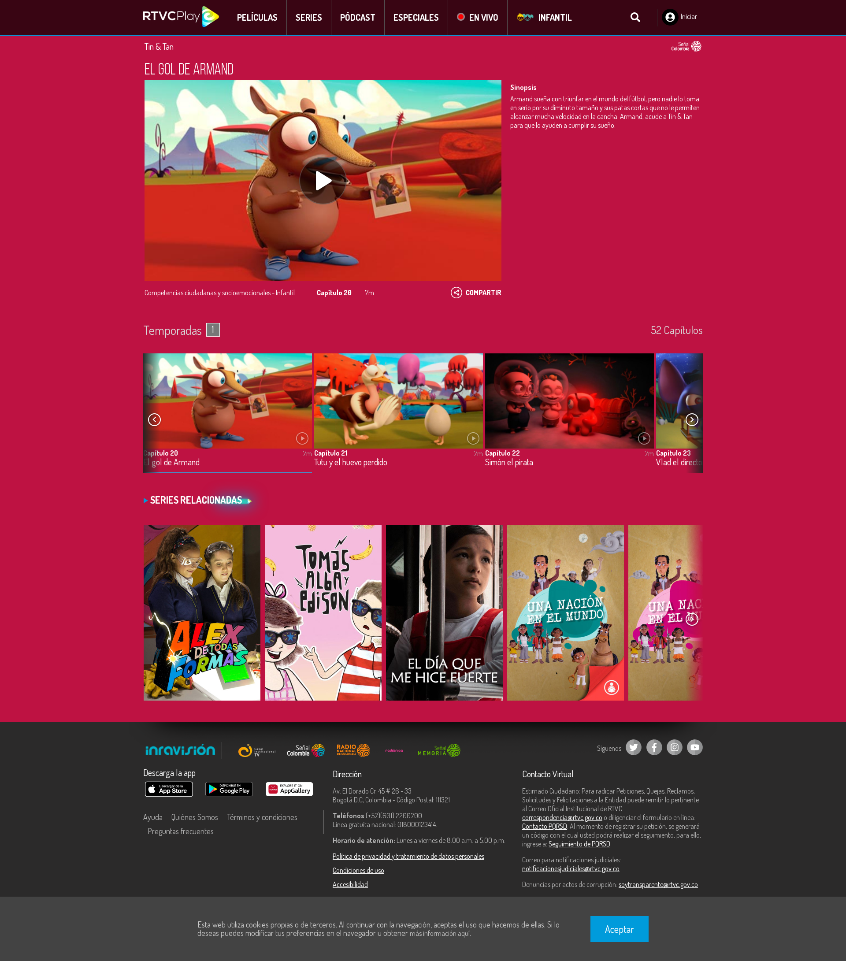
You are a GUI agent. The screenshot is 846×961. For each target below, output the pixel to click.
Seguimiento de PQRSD (579, 843)
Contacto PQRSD (544, 826)
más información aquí (440, 933)
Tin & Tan (159, 46)
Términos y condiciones (262, 817)
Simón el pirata (509, 462)
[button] (691, 420)
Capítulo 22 (502, 453)
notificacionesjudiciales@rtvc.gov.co (571, 868)
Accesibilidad (350, 884)
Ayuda (153, 817)
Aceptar (619, 929)
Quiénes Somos (194, 817)
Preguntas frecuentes (181, 831)
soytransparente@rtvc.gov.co (658, 884)
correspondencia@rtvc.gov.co (562, 817)
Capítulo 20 (160, 453)
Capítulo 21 (330, 453)
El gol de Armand (171, 462)
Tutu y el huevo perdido (350, 462)
